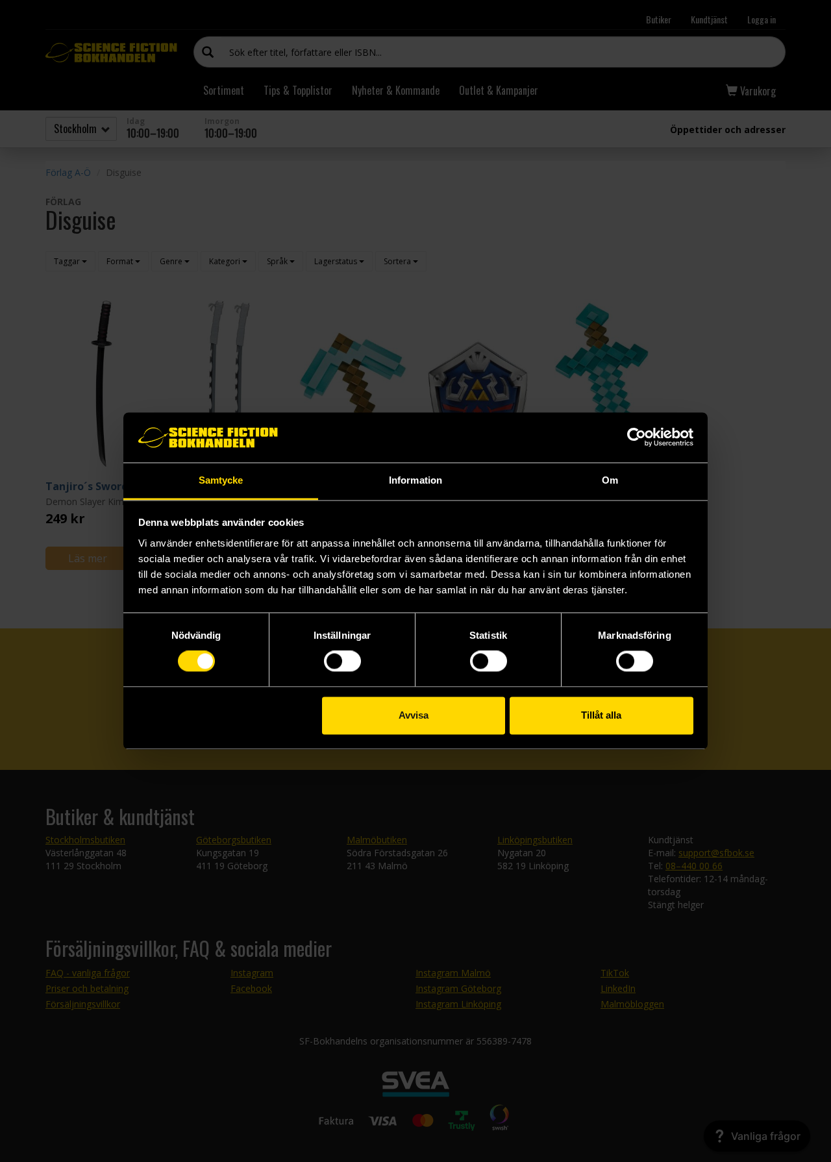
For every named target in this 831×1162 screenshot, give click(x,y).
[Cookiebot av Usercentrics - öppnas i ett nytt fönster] (636, 437)
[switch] (342, 661)
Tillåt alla (601, 715)
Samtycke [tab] (221, 480)
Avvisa (413, 715)
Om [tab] (610, 480)
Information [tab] (415, 480)
